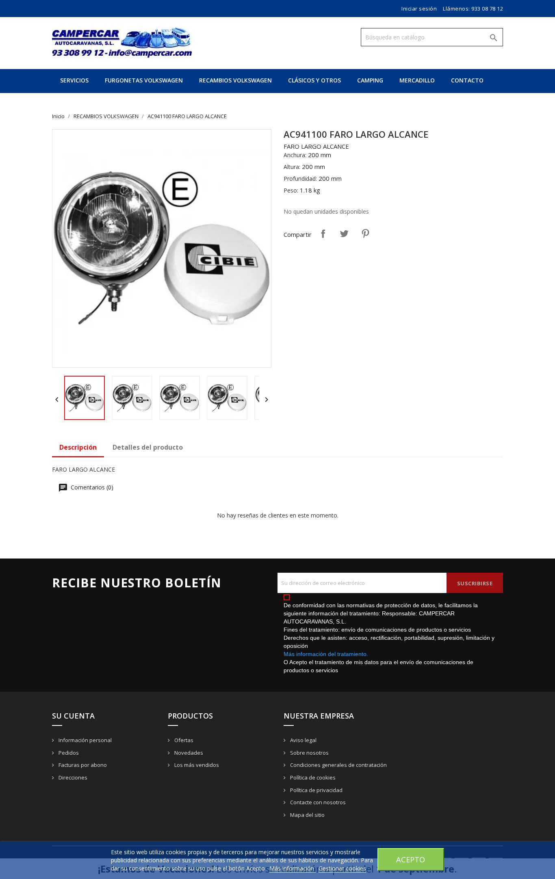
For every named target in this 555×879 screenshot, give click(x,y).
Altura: (292, 167)
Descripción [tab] (78, 447)
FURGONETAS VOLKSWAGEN (144, 80)
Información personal (84, 740)
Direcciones (72, 777)
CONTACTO (467, 80)
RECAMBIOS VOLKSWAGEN (235, 80)
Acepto (410, 859)
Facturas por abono (82, 765)
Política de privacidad (316, 790)
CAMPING (370, 80)
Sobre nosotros (309, 752)
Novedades (188, 752)
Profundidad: (300, 178)
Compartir (323, 233)
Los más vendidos (196, 765)
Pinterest (365, 233)
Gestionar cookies (342, 868)
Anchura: (295, 155)
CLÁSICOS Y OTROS (314, 80)
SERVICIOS (74, 80)
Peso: (291, 190)
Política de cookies (312, 777)
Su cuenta (73, 716)
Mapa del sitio (307, 814)
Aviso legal (303, 740)
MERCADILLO (417, 80)
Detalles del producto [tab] (148, 447)
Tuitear (344, 233)
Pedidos (68, 752)
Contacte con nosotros (317, 802)
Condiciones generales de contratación (338, 765)
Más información (292, 868)
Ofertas (183, 740)
